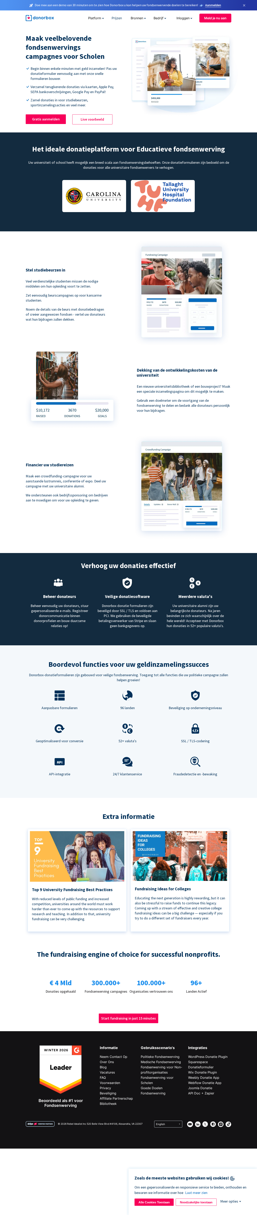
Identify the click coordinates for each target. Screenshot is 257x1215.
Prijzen (117, 18)
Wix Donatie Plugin (202, 1072)
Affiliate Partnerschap (116, 1098)
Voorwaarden (110, 1083)
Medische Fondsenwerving (161, 1062)
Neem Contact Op (113, 1057)
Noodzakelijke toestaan (196, 1202)
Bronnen (137, 18)
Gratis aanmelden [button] (46, 119)
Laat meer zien (196, 1192)
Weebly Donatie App (203, 1078)
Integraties (197, 1048)
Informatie (109, 1048)
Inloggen (183, 18)
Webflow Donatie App (204, 1083)
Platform (94, 18)
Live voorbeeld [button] (92, 119)
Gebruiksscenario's (158, 1048)
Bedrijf (158, 18)
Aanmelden (213, 5)
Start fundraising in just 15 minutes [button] (128, 1018)
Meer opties (229, 1201)
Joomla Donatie (200, 1088)
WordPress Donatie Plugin (207, 1057)
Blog (103, 1067)
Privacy (105, 1088)
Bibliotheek (108, 1104)
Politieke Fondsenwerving (160, 1057)
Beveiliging (108, 1093)
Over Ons (107, 1062)
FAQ (103, 1078)
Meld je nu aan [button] (215, 18)
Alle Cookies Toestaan (154, 1202)
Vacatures (107, 1072)
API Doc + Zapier (201, 1093)
